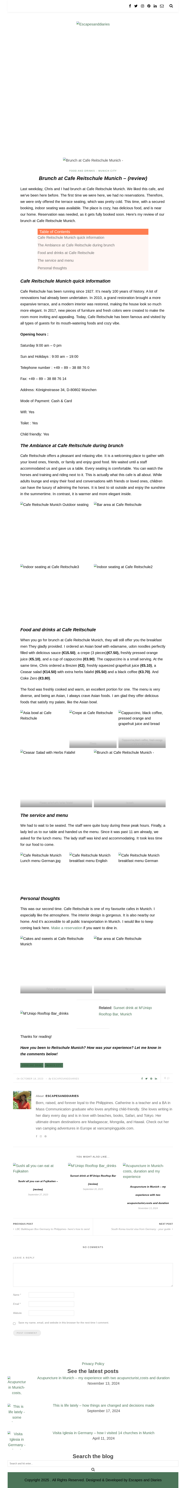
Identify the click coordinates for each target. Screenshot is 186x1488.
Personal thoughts (52, 268)
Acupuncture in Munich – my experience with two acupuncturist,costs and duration (148, 1194)
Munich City (107, 171)
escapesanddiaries (65, 1078)
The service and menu (56, 260)
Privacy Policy (93, 1364)
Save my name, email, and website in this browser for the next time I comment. (63, 1322)
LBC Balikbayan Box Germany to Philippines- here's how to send (52, 1229)
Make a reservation (66, 928)
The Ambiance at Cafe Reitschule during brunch (76, 245)
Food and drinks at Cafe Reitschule (66, 253)
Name (17, 1294)
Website (17, 1313)
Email (17, 1304)
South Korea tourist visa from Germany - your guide (141, 1229)
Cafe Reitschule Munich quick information (71, 237)
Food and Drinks (82, 171)
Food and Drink (32, 1065)
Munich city (53, 1065)
